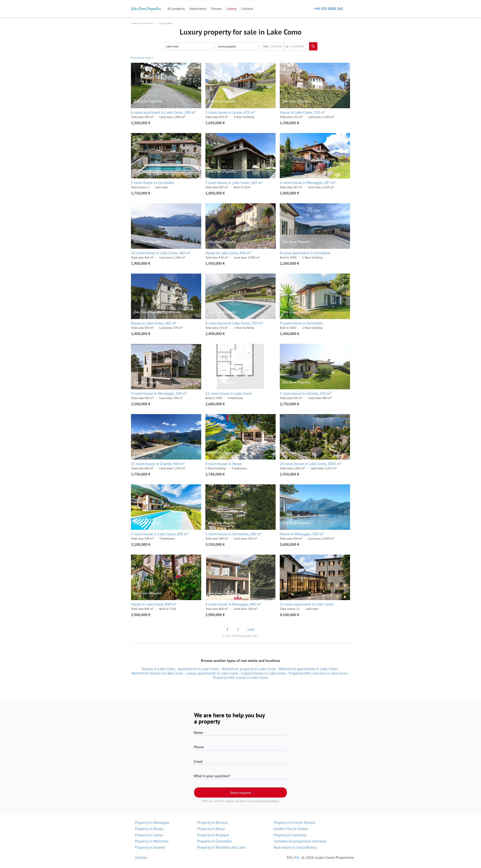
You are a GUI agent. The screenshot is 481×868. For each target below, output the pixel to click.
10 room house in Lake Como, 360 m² (161, 252)
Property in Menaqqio (152, 822)
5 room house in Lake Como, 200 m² (159, 534)
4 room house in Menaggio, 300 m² (159, 393)
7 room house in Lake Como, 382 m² (234, 182)
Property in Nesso (211, 828)
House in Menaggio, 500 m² (302, 534)
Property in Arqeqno (213, 834)
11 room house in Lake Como (228, 393)
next (251, 629)
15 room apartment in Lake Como (307, 604)
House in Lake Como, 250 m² (302, 112)
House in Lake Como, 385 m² (153, 323)
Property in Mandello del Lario (221, 847)
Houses (216, 8)
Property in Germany (290, 834)
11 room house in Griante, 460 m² (158, 463)
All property (176, 8)
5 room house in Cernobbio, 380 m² (233, 534)
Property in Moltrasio (152, 841)
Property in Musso (149, 828)
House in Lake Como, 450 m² (228, 252)
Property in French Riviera (294, 822)
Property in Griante (150, 847)
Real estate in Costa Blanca (295, 847)
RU (297, 857)
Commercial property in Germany (300, 841)
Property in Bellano (212, 822)
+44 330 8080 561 (328, 8)
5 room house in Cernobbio (152, 182)
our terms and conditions (264, 801)
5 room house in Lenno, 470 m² (230, 112)
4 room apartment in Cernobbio (305, 252)
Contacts (247, 8)
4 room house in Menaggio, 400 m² (233, 604)
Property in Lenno (149, 834)
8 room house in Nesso (223, 463)
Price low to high (141, 57)
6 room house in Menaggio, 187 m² (308, 182)
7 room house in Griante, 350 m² (305, 393)
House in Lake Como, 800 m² (153, 604)
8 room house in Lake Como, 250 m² (234, 323)
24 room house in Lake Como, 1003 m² (310, 463)
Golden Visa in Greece (291, 828)
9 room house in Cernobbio (301, 323)
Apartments (197, 8)
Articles (141, 857)
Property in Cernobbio (214, 841)
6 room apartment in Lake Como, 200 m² (163, 112)
